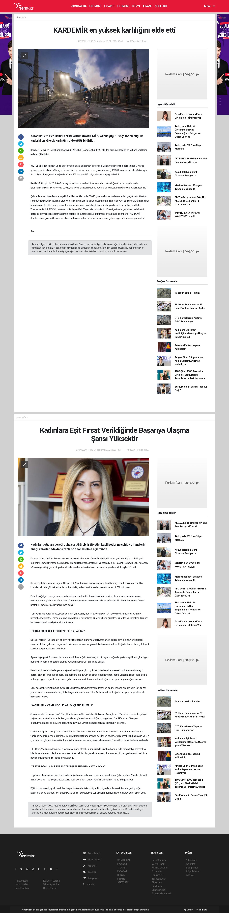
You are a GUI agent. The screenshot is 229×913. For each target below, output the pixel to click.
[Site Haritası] (52, 869)
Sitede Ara (191, 860)
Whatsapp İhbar (51, 884)
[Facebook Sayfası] (17, 869)
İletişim (91, 884)
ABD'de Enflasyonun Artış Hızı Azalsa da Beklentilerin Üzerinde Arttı (190, 201)
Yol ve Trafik (158, 864)
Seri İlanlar (157, 886)
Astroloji (190, 875)
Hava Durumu (159, 860)
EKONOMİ (95, 6)
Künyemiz (93, 878)
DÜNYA (136, 6)
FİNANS (147, 6)
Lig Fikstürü (157, 875)
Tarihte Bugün (159, 878)
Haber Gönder (50, 888)
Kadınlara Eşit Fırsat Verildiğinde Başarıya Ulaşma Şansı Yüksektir (190, 333)
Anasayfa (21, 17)
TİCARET (109, 6)
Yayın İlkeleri (22, 884)
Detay (189, 909)
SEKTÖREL (161, 6)
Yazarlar (92, 865)
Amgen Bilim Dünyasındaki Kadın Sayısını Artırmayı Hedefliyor (189, 361)
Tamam (202, 909)
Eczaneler (157, 871)
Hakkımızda (22, 880)
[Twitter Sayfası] (22, 869)
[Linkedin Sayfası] (40, 869)
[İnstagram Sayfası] (28, 869)
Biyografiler (192, 867)
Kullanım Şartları (51, 880)
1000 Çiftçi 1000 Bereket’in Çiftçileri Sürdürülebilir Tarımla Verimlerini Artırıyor (190, 375)
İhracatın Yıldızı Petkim (187, 292)
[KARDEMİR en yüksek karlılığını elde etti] (83, 88)
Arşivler (92, 872)
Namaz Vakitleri (160, 867)
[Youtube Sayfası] (34, 869)
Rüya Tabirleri (193, 871)
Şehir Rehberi (158, 889)
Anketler (190, 864)
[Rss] (46, 869)
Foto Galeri (94, 853)
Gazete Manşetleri (161, 893)
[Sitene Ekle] (58, 869)
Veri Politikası (22, 888)
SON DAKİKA (79, 6)
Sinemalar (157, 882)
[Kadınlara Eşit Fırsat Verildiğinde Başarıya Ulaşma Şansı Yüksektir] (83, 496)
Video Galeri (94, 859)
